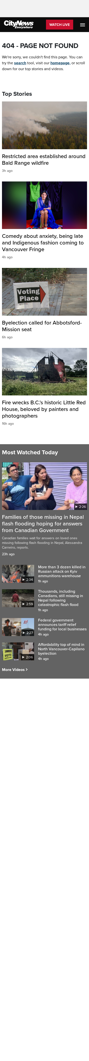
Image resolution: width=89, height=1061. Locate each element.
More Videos (13, 669)
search (20, 63)
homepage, (60, 63)
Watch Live (59, 25)
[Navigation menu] (83, 24)
